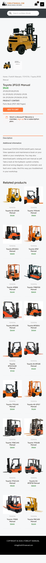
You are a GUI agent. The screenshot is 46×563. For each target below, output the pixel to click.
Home (5, 76)
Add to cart (13, 109)
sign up (21, 119)
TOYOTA (26, 76)
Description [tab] (7, 138)
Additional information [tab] (12, 143)
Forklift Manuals (15, 76)
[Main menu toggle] (42, 4)
